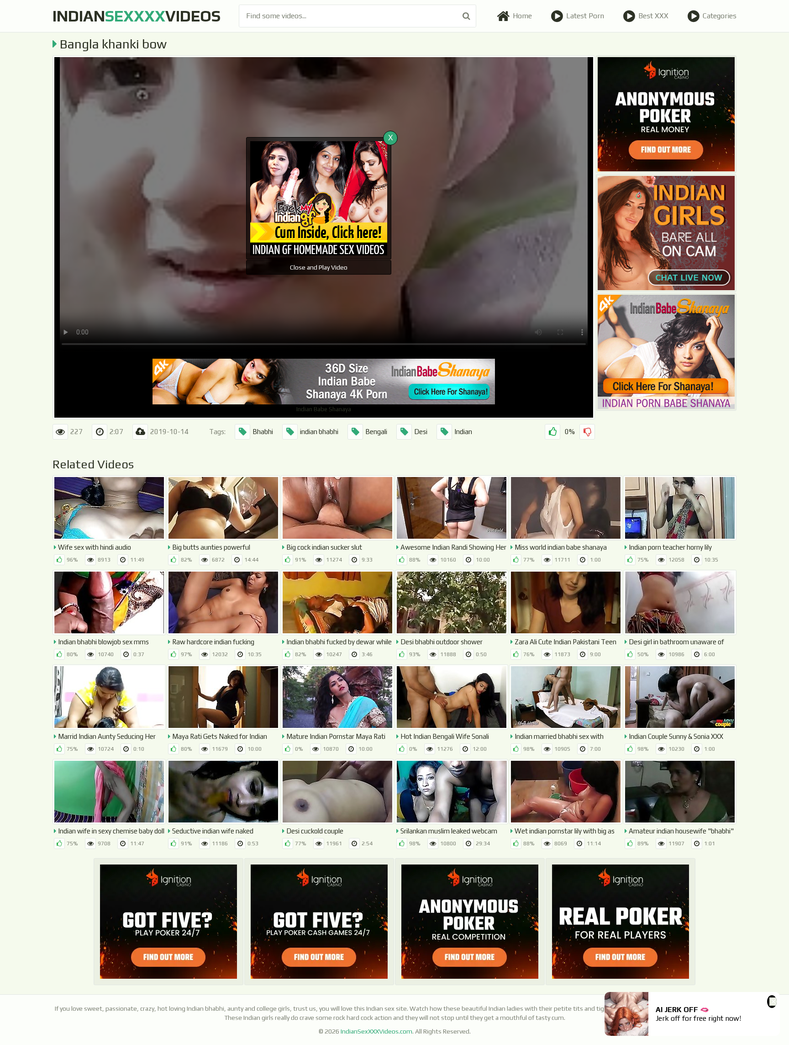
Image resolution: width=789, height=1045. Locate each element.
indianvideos (137, 16)
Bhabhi (262, 431)
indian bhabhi (319, 431)
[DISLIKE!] (587, 432)
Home (522, 15)
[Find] (466, 16)
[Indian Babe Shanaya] (666, 352)
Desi (420, 431)
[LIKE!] (552, 432)
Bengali (376, 431)
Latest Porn (585, 15)
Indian (463, 431)
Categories (719, 15)
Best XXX (653, 15)
